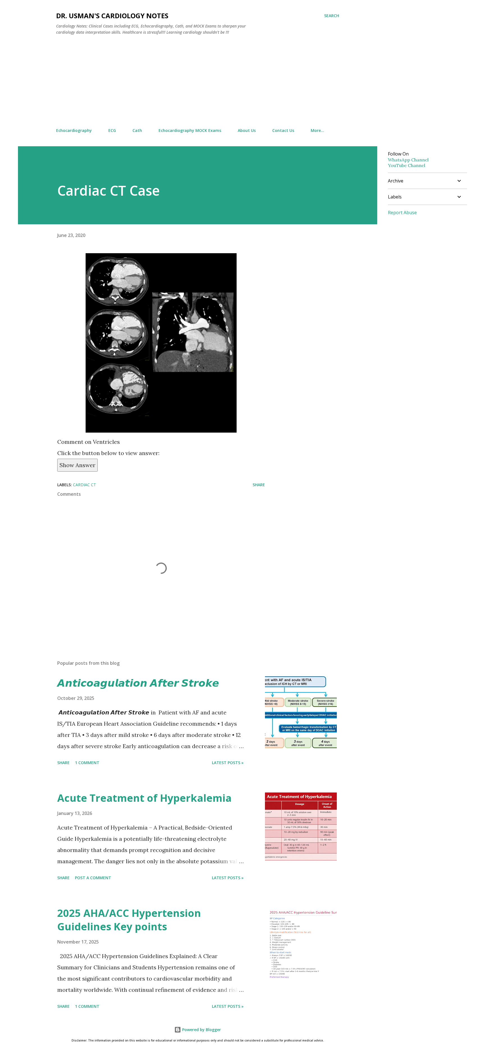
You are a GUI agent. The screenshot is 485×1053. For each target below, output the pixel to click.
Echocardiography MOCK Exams (190, 130)
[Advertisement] (197, 81)
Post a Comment (93, 877)
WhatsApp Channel (408, 160)
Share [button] (259, 484)
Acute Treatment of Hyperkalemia (144, 798)
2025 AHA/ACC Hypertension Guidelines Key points (129, 919)
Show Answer (77, 465)
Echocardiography (74, 130)
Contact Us (283, 130)
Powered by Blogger (201, 1029)
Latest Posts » (228, 762)
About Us (247, 130)
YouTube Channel (406, 165)
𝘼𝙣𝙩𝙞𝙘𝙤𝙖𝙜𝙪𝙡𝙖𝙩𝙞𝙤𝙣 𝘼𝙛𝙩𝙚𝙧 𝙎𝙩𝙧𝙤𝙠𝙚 (138, 683)
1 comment (87, 762)
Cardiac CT (84, 484)
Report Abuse (402, 212)
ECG (112, 130)
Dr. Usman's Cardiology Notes (112, 15)
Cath (137, 130)
